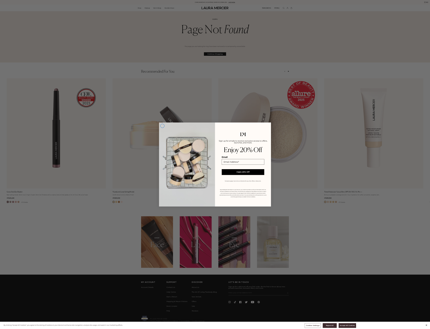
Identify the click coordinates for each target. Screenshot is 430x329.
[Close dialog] (162, 126)
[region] (215, 325)
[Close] (426, 325)
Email (225, 157)
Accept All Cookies (347, 325)
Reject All (329, 325)
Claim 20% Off (243, 172)
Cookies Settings (313, 325)
